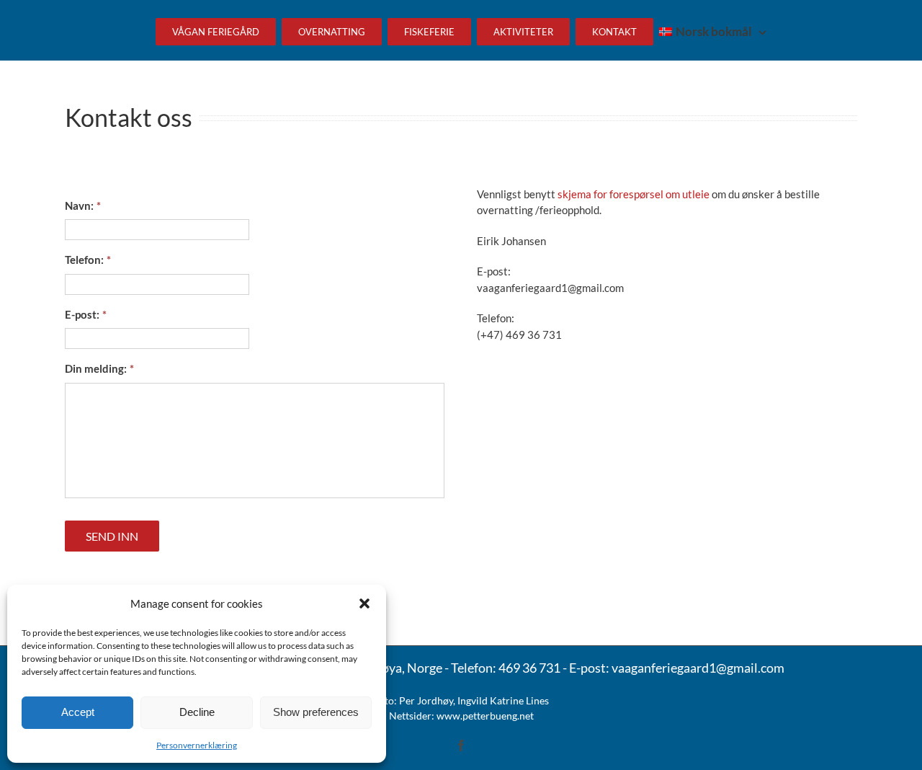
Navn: (83, 205)
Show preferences (316, 712)
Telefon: (88, 259)
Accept (77, 712)
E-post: (86, 314)
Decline (197, 712)
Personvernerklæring (196, 745)
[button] (364, 603)
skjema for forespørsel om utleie (634, 193)
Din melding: (99, 368)
